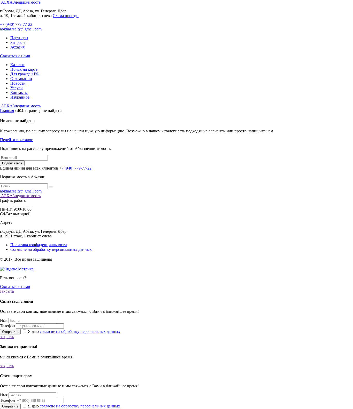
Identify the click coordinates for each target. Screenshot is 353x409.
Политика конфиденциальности (38, 245)
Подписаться (12, 163)
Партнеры (19, 38)
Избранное (19, 97)
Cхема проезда (66, 15)
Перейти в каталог (16, 140)
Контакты (19, 92)
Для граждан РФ (25, 74)
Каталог (17, 64)
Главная (7, 110)
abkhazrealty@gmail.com (21, 29)
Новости (18, 83)
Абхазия (17, 47)
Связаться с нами (15, 56)
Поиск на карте (23, 69)
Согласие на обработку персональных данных (51, 249)
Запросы (17, 42)
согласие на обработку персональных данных (80, 331)
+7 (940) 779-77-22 (16, 24)
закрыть (7, 291)
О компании (21, 78)
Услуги (16, 88)
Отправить (10, 332)
